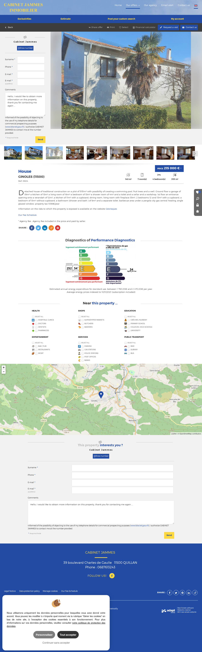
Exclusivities (24, 18)
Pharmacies (43, 330)
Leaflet (173, 433)
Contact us (184, 5)
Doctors (42, 323)
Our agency (150, 5)
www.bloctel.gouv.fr (15, 127)
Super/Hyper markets (94, 320)
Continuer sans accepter (56, 642)
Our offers (132, 5)
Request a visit (170, 27)
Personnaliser (44, 634)
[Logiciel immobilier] (168, 610)
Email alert (167, 5)
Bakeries (88, 327)
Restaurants (44, 350)
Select (125, 27)
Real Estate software (185, 608)
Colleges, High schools (141, 327)
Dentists (42, 327)
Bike (132, 346)
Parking (88, 346)
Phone (9, 67)
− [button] (4, 371)
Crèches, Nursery (139, 320)
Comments (10, 90)
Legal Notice (10, 591)
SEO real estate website (186, 612)
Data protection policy (29, 591)
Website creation (184, 610)
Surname (10, 59)
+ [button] (4, 367)
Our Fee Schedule (27, 215)
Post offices (90, 357)
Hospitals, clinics (46, 320)
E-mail (9, 74)
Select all (39, 316)
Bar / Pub (42, 346)
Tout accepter (68, 634)
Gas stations (90, 350)
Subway (134, 350)
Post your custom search (121, 18)
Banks (87, 360)
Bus (132, 353)
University (135, 330)
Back (10, 27)
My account (177, 18)
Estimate (66, 18)
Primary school (138, 323)
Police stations (91, 353)
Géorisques (111, 209)
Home (118, 5)
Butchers (88, 323)
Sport (41, 353)
